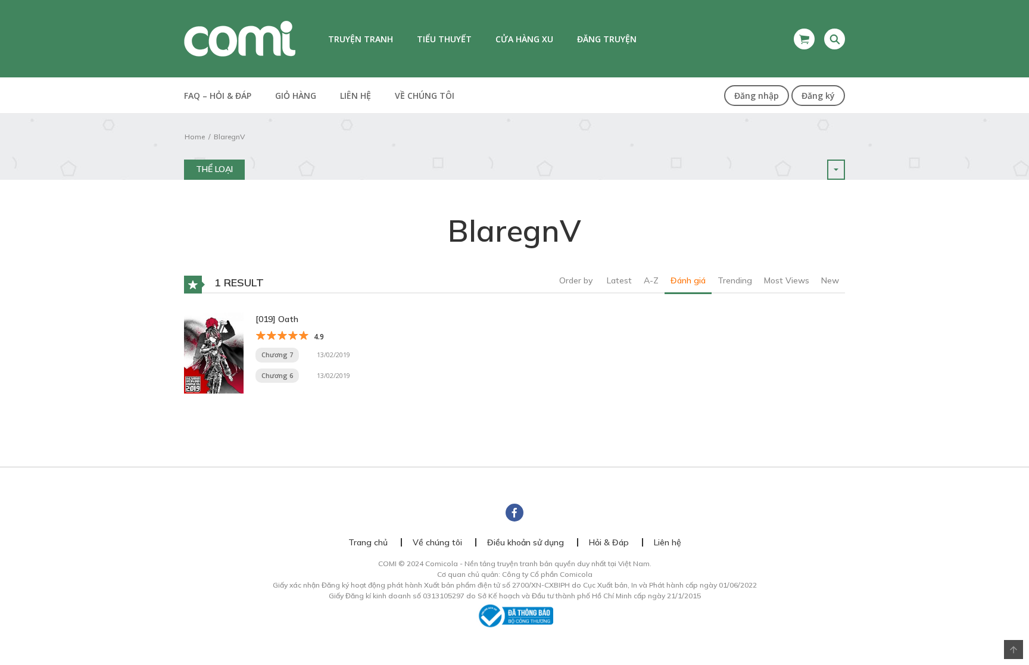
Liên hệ (355, 95)
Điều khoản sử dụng (525, 542)
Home (195, 136)
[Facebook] (514, 513)
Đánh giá (688, 280)
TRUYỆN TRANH (360, 39)
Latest (619, 280)
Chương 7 (277, 354)
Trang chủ (368, 542)
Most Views (786, 280)
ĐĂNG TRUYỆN (607, 39)
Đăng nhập (756, 95)
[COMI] (239, 38)
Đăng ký (818, 95)
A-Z (651, 280)
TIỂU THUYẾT (444, 39)
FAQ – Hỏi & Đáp (217, 95)
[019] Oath (276, 319)
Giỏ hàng (295, 95)
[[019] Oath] (214, 351)
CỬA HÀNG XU (524, 39)
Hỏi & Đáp (609, 542)
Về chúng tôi (424, 95)
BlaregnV (229, 136)
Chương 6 (277, 375)
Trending (735, 280)
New (830, 280)
